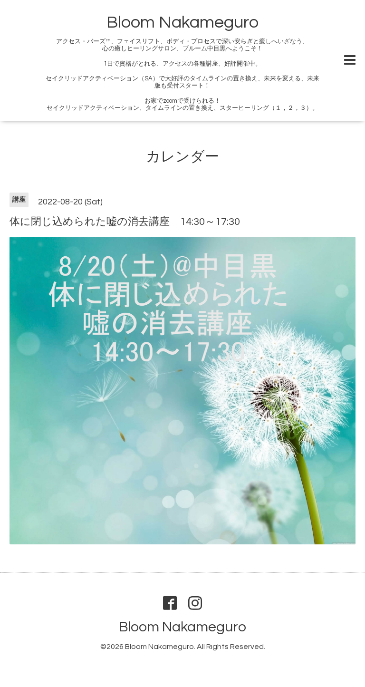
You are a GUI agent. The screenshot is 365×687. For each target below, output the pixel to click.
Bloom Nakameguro (182, 22)
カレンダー (182, 156)
